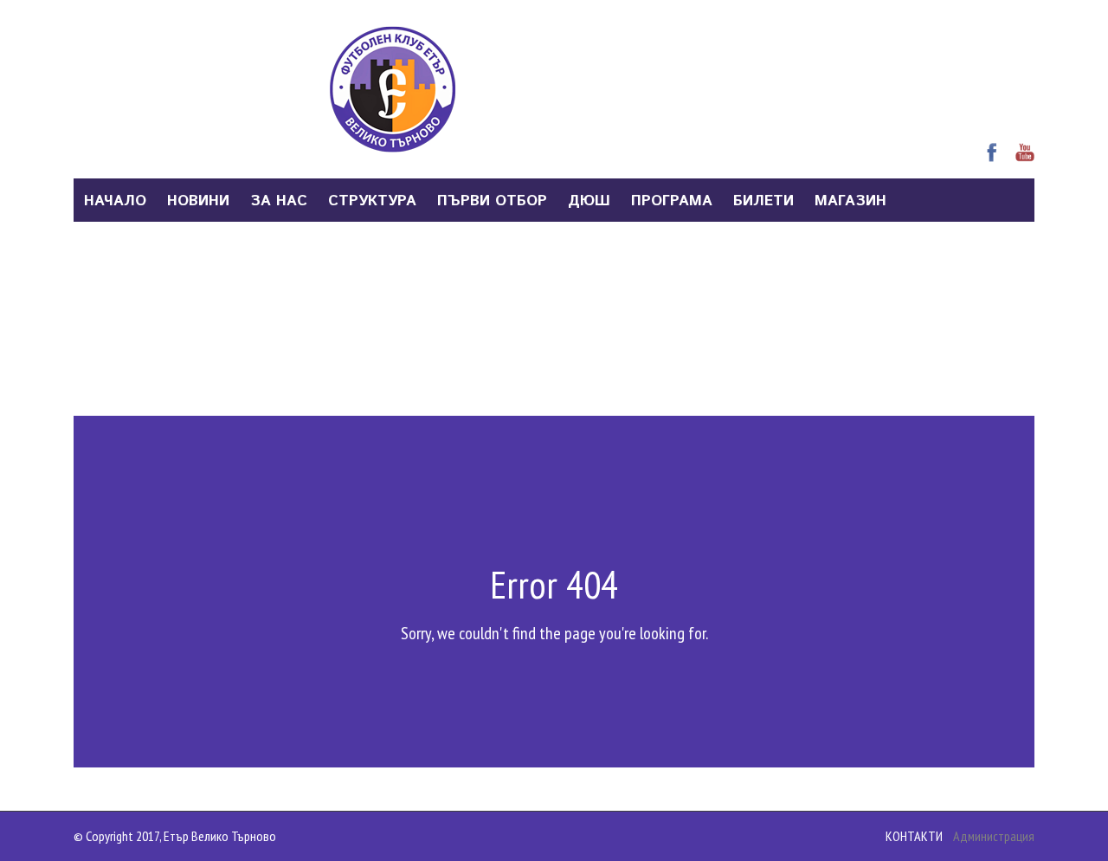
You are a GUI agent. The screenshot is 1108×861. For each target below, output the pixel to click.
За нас (278, 201)
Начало (115, 201)
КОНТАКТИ (914, 836)
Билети (763, 201)
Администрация (993, 836)
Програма (671, 201)
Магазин (850, 201)
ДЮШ (589, 201)
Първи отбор (492, 201)
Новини (198, 201)
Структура (372, 201)
